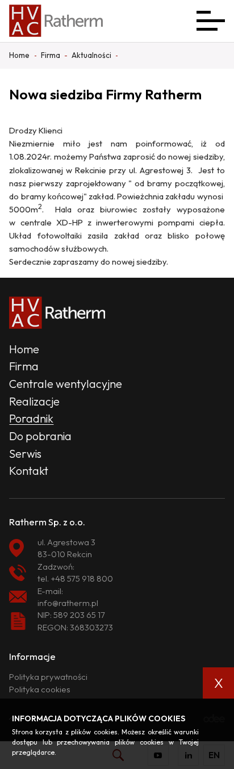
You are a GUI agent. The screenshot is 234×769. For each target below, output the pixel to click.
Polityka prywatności (48, 676)
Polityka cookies (39, 689)
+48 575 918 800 (82, 578)
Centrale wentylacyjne (65, 384)
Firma (24, 366)
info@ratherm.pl (67, 602)
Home (24, 349)
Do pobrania (40, 436)
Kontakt (28, 470)
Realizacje (34, 401)
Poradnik (31, 418)
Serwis (25, 453)
